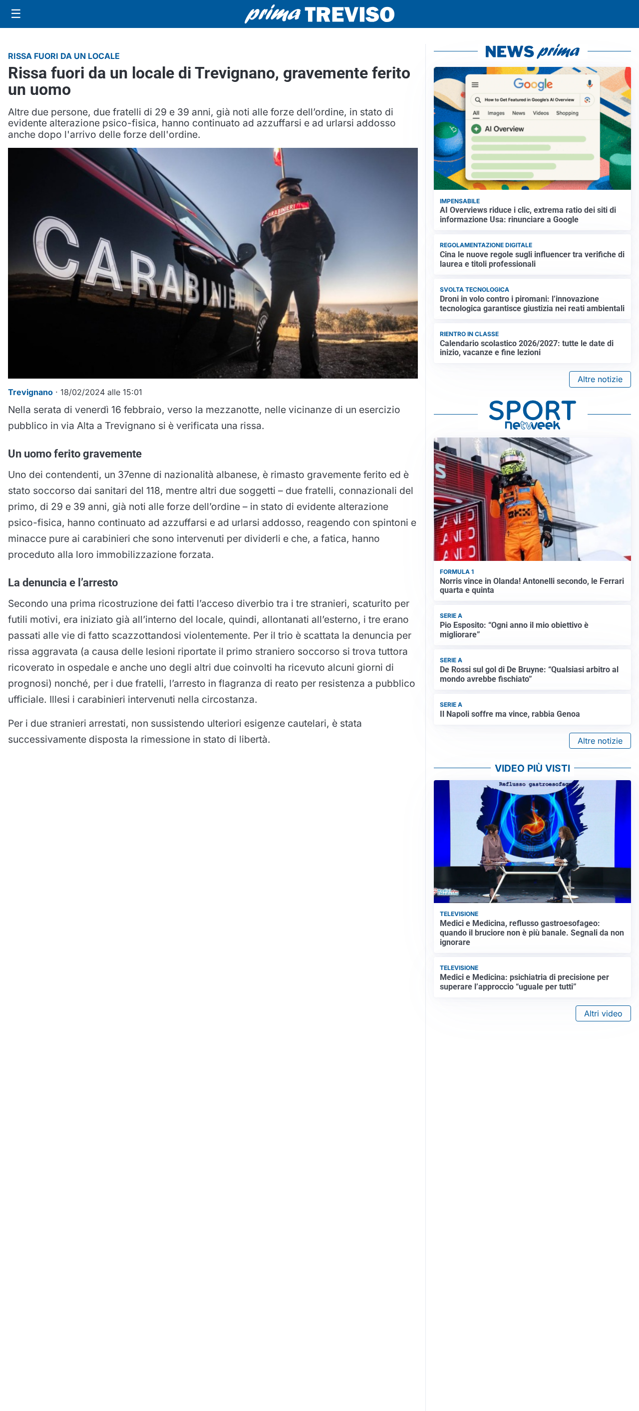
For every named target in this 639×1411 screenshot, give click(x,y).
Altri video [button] (603, 1013)
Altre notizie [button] (600, 379)
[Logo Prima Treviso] (319, 14)
